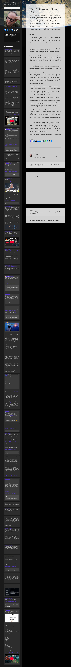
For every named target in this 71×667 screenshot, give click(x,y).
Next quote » (17, 41)
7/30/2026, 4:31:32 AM (10, 433)
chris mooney (49, 164)
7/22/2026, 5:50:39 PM (13, 610)
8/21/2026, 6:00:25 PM (10, 49)
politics (42, 165)
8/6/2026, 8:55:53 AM (10, 206)
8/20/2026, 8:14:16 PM (10, 85)
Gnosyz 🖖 (7, 322)
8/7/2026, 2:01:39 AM (10, 178)
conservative (32, 165)
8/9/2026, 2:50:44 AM (10, 153)
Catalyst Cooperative (8, 129)
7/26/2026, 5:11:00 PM (10, 545)
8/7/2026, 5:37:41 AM (11, 163)
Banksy (17, 40)
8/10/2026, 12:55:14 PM (13, 129)
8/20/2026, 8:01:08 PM (10, 96)
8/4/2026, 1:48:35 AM (12, 276)
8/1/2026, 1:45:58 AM (9, 375)
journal (43, 164)
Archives (6, 44)
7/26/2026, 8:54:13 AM (10, 555)
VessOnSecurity (7, 163)
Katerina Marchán (7, 276)
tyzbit (6, 375)
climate (53, 164)
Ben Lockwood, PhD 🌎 (8, 610)
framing (36, 165)
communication (58, 164)
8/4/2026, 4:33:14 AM (11, 322)
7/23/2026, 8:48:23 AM (10, 598)
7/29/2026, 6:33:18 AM (10, 508)
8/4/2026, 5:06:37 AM (10, 265)
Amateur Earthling (10, 3)
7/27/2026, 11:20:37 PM (10, 528)
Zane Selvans (6, 49)
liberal (39, 165)
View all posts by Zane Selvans (39, 157)
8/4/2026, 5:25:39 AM (10, 249)
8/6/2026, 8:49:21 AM (10, 231)
